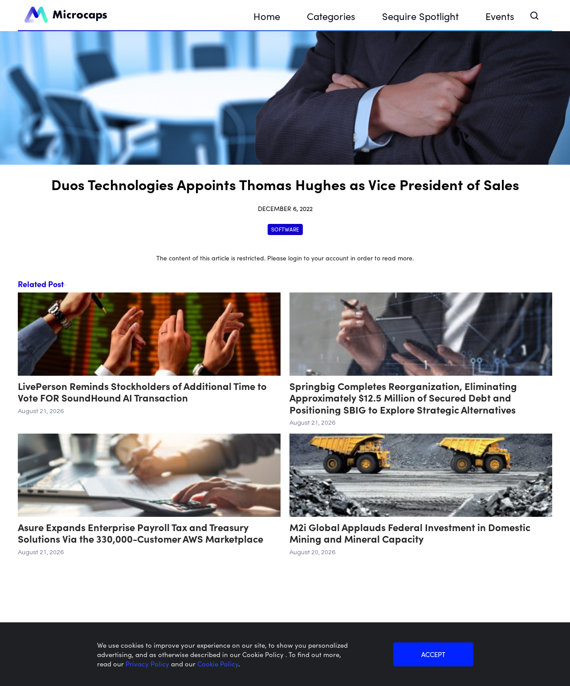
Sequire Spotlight (420, 16)
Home (266, 16)
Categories (331, 16)
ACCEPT (433, 654)
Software (285, 229)
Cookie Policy (217, 663)
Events (499, 16)
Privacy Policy (148, 663)
